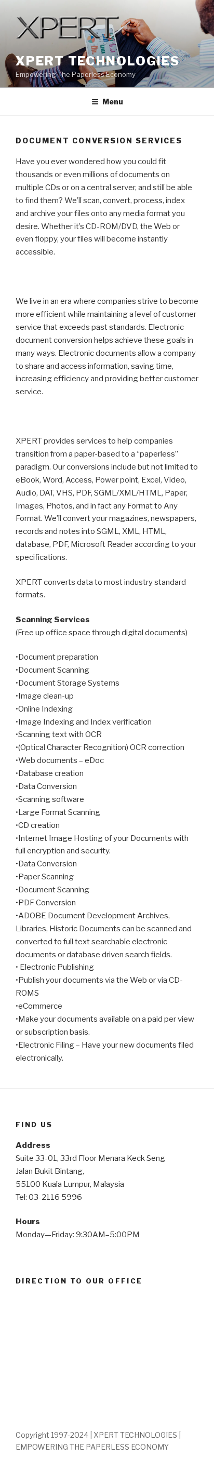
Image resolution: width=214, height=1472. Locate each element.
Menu (112, 101)
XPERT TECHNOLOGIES (98, 61)
